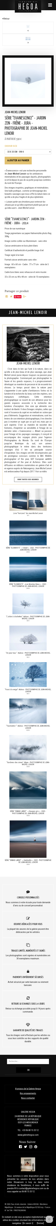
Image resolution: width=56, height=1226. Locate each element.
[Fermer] (40, 1223)
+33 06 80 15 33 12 (30, 1130)
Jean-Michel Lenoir (15, 112)
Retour (6, 18)
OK (28, 1070)
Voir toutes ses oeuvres (28, 479)
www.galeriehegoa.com (28, 1135)
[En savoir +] (28, 1223)
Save (19, 296)
